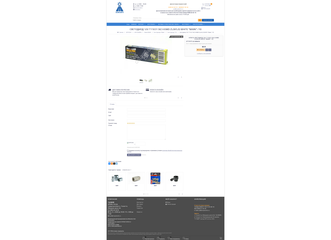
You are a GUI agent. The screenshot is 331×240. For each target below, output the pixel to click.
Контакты (137, 9)
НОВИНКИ (133, 24)
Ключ (140, 17)
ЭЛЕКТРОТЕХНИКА (198, 24)
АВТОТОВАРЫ (151, 24)
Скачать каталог (208, 20)
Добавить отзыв (134, 155)
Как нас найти (138, 7)
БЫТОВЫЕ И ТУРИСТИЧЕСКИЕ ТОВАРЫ (168, 24)
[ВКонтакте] (109, 164)
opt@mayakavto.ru (178, 9)
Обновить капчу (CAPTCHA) (133, 147)
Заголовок (111, 120)
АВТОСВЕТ (141, 24)
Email (109, 112)
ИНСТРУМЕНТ (185, 24)
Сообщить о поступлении (204, 53)
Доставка (140, 204)
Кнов (128, 24)
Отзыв (110, 125)
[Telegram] (117, 164)
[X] (114, 164)
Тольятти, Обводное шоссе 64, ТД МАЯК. (208, 215)
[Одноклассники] (112, 164)
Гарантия (140, 208)
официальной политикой (164, 233)
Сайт (109, 115)
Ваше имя (111, 109)
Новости (139, 212)
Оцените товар (112, 123)
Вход (203, 7)
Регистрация (206, 8)
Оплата (139, 206)
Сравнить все (126, 170)
